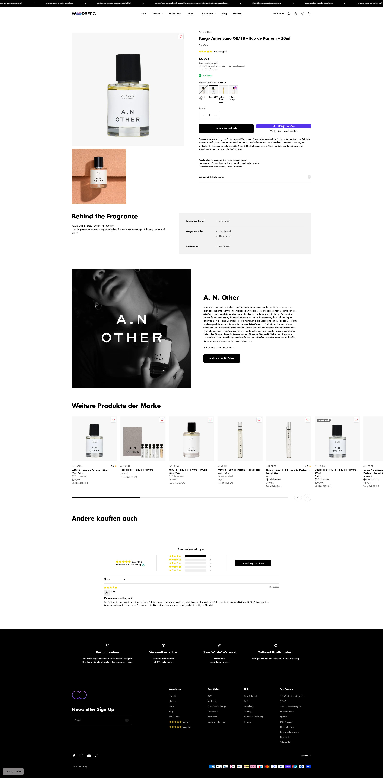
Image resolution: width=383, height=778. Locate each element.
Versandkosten (213, 66)
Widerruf (212, 701)
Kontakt (172, 696)
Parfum (156, 14)
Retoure (247, 722)
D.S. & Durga (286, 722)
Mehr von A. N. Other (221, 358)
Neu (143, 14)
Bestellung (248, 706)
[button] (205, 52)
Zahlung (248, 711)
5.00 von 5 (137, 562)
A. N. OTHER (205, 32)
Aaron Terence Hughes (290, 706)
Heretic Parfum (287, 727)
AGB (210, 696)
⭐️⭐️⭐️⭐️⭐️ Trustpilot (179, 727)
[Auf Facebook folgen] (74, 756)
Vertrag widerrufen (216, 722)
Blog (224, 14)
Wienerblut (285, 742)
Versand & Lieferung (253, 717)
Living (190, 14)
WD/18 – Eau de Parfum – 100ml (188, 470)
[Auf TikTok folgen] (97, 756)
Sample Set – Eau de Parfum (136, 470)
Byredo (283, 717)
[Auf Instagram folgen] (81, 756)
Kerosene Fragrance (289, 732)
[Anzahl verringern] (203, 114)
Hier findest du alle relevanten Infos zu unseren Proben (107, 662)
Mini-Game (174, 717)
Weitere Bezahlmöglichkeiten (283, 131)
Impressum (213, 717)
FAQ (246, 701)
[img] (110, 587)
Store (171, 706)
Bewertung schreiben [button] (253, 563)
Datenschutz (213, 711)
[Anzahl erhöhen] (215, 114)
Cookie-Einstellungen (217, 706)
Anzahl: (202, 108)
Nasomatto (285, 737)
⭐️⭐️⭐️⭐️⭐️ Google (179, 722)
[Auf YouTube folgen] (89, 756)
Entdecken (175, 14)
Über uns (173, 701)
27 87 (283, 701)
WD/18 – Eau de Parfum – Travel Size (239, 470)
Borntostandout (287, 711)
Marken (237, 14)
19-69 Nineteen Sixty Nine (292, 696)
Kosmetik (207, 14)
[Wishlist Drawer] (302, 13)
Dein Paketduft (250, 696)
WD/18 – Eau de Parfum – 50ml (90, 470)
